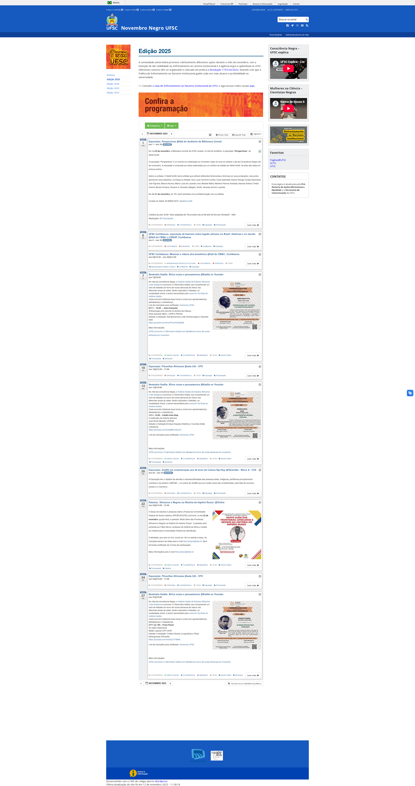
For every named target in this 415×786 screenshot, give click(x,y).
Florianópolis (185, 225)
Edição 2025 (113, 79)
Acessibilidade (258, 9)
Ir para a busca (147, 10)
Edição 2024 (113, 83)
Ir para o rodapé (163, 10)
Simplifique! (209, 3)
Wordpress (161, 781)
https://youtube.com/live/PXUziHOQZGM (166, 322)
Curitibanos (171, 246)
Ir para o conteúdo (114, 10)
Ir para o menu (131, 10)
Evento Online (172, 355)
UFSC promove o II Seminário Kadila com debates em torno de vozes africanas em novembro (190, 452)
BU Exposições (166, 218)
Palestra (168, 568)
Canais (296, 3)
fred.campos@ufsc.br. (192, 541)
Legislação (283, 3)
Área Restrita (276, 34)
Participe (243, 3)
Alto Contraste (275, 9)
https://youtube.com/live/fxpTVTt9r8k (164, 639)
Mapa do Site (291, 9)
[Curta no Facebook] (287, 25)
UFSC (273, 166)
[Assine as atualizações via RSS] (307, 25)
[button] (244, 683)
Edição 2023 (113, 88)
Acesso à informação (262, 3)
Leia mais (252, 224)
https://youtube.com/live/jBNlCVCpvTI (165, 429)
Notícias (111, 75)
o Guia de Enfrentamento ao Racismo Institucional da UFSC (185, 85)
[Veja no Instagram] (302, 25)
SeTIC (273, 163)
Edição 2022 (113, 92)
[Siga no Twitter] (292, 25)
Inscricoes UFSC (187, 305)
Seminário (203, 355)
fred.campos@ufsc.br (184, 551)
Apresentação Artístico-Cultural (181, 263)
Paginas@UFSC (278, 160)
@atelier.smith (186, 201)
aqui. (252, 85)
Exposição (170, 225)
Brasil (116, 2)
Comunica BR (226, 3)
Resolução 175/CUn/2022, (224, 69)
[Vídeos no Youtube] (297, 25)
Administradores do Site (297, 34)
